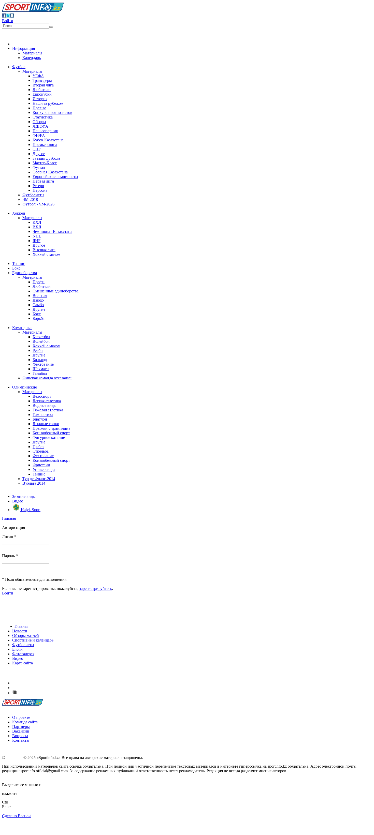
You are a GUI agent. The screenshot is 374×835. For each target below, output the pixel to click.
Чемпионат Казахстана (52, 231)
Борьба (39, 318)
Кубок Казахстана (48, 140)
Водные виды (44, 405)
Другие (39, 309)
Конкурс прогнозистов (52, 112)
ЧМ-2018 (30, 199)
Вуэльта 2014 (33, 483)
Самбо (38, 305)
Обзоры (39, 122)
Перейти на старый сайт (39, 693)
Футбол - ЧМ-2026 (38, 204)
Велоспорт (42, 396)
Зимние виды (24, 496)
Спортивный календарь (32, 640)
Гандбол (40, 373)
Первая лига (43, 181)
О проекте (21, 717)
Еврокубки (42, 94)
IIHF (36, 240)
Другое (39, 154)
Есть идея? (28, 683)
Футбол (18, 67)
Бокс (16, 268)
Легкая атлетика (47, 401)
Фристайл (41, 465)
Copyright (14, 757)
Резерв (38, 186)
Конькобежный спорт (51, 433)
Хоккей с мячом (46, 254)
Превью (39, 108)
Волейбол (41, 341)
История (40, 99)
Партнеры (21, 726)
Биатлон (40, 419)
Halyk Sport (30, 510)
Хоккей (18, 213)
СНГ (37, 149)
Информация (23, 48)
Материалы (32, 53)
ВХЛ (37, 227)
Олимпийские (24, 387)
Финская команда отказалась (47, 378)
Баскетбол (41, 337)
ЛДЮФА (40, 126)
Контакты (20, 740)
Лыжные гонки (46, 424)
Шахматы (41, 369)
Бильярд (40, 359)
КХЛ (37, 222)
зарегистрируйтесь (95, 588)
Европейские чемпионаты (55, 176)
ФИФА (39, 135)
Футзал (39, 167)
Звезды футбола (46, 158)
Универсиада (44, 469)
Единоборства (24, 273)
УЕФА (38, 76)
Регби (38, 350)
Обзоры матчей (25, 635)
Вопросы (20, 736)
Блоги (17, 649)
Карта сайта (22, 663)
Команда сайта (25, 722)
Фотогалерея (23, 654)
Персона (40, 190)
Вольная (40, 295)
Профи (39, 282)
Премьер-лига (45, 144)
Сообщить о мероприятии (41, 687)
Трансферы (42, 80)
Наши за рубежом (48, 103)
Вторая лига (43, 85)
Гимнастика (43, 414)
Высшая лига (44, 250)
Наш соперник (45, 131)
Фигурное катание (49, 437)
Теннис (18, 263)
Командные (22, 327)
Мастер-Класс (45, 163)
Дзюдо (38, 300)
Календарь (31, 57)
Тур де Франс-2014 (38, 478)
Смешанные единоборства (56, 291)
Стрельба (41, 451)
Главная (9, 518)
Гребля (38, 446)
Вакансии (20, 731)
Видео (17, 501)
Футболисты (33, 195)
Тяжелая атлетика (48, 410)
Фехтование (43, 364)
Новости (19, 631)
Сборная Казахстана (50, 172)
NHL (37, 236)
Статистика (43, 117)
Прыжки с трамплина (51, 428)
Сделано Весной (16, 816)
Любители (42, 89)
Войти (7, 21)
